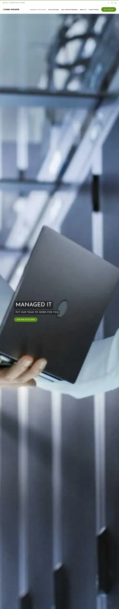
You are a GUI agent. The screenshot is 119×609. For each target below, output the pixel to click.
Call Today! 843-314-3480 (14, 3)
